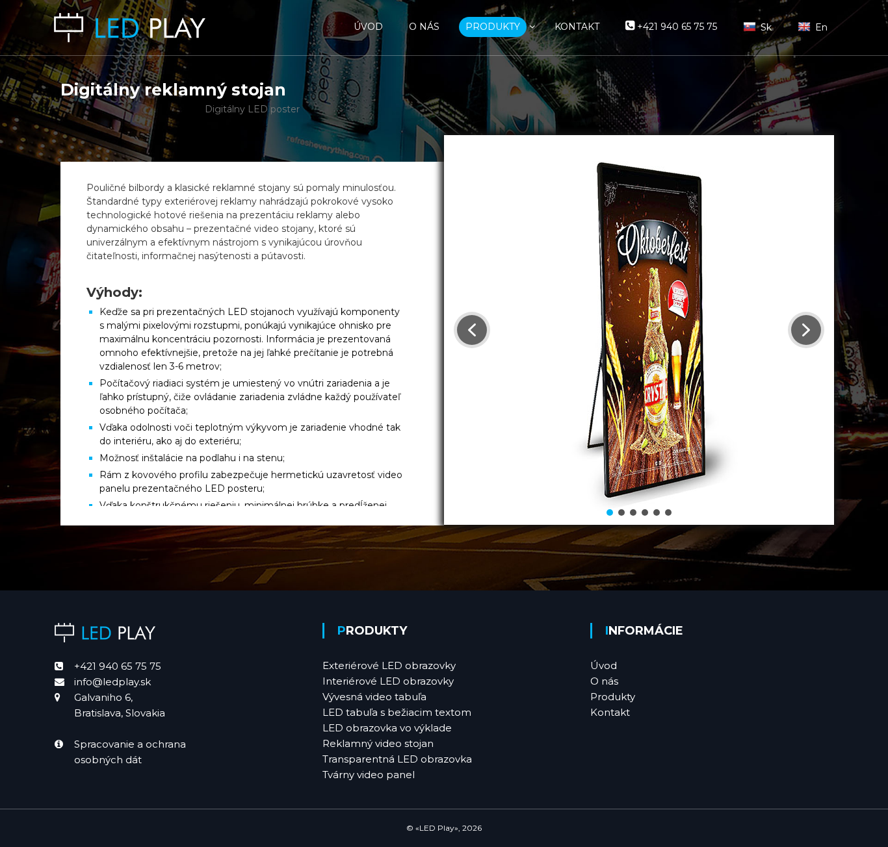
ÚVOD (368, 26)
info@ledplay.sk (112, 682)
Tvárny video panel (368, 774)
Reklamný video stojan (378, 743)
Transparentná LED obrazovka (397, 759)
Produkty (612, 696)
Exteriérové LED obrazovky (389, 665)
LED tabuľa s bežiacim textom (396, 712)
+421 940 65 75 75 (117, 666)
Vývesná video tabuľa (374, 696)
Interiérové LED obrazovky (388, 681)
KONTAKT (577, 26)
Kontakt (610, 712)
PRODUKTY (492, 26)
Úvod (603, 665)
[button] (472, 330)
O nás (604, 681)
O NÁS (424, 26)
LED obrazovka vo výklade (387, 728)
